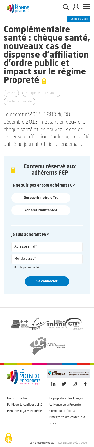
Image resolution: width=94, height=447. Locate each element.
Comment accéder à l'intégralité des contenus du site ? (68, 417)
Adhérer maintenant (40, 210)
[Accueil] (18, 12)
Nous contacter (17, 398)
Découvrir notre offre (41, 198)
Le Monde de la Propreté (65, 404)
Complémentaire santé (41, 93)
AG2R (11, 93)
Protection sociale (19, 101)
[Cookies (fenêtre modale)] (8, 438)
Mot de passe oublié (27, 267)
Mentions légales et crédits (25, 411)
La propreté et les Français (66, 398)
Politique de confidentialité (24, 404)
